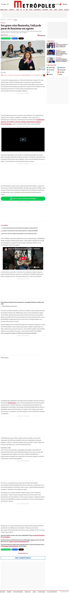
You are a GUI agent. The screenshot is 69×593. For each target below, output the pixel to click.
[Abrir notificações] (8, 4)
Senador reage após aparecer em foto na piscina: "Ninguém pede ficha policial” (61, 53)
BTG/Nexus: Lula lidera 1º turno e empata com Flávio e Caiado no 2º (62, 45)
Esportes (61, 9)
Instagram (62, 70)
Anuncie (34, 591)
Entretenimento (37, 9)
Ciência (55, 9)
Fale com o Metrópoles (52, 591)
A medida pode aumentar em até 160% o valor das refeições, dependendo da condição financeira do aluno (22, 122)
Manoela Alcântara (4, 34)
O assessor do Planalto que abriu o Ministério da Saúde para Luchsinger (62, 60)
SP (24, 9)
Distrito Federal (9, 19)
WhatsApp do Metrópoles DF (10, 546)
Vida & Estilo (45, 9)
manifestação (12, 403)
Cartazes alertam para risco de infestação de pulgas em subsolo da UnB (19, 228)
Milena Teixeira (58, 50)
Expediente (9, 591)
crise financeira (22, 553)
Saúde (51, 9)
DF (21, 9)
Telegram (62, 67)
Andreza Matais (58, 57)
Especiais (66, 9)
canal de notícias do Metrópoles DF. (19, 541)
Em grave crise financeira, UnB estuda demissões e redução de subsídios (20, 230)
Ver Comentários (23, 558)
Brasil (17, 9)
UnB (27, 553)
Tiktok (51, 74)
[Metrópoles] (34, 4)
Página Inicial (3, 19)
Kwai (60, 74)
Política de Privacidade (18, 591)
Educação (15, 19)
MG (27, 9)
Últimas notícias (3, 9)
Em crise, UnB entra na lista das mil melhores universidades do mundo (19, 233)
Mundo (30, 9)
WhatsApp (52, 67)
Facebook (51, 70)
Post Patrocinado (41, 591)
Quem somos (2, 591)
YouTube (61, 72)
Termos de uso (28, 591)
